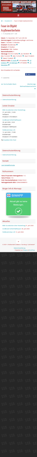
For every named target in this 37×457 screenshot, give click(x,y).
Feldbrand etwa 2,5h (8, 130)
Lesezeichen (6, 78)
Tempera (25, 250)
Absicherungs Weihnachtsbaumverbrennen (28, 85)
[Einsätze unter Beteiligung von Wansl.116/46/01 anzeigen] (14, 58)
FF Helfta (14, 60)
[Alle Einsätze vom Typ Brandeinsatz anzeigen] (17, 45)
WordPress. (32, 250)
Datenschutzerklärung (9, 99)
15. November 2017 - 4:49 (10, 34)
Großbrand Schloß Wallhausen (11, 120)
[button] (30, 74)
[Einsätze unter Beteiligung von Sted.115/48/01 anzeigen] (1, 58)
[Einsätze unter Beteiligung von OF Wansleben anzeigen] (9, 65)
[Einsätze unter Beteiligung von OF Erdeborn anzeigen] (8, 63)
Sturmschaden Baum (9, 84)
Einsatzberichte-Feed (9, 140)
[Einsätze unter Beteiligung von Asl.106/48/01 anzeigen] (30, 54)
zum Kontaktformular (8, 165)
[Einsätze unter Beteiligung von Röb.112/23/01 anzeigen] (11, 56)
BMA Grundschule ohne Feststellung (13, 110)
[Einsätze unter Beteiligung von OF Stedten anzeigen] (28, 63)
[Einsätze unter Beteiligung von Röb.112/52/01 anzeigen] (23, 56)
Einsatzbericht (8, 21)
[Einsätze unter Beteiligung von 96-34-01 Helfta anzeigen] (19, 54)
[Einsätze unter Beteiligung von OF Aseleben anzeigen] (28, 60)
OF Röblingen (13, 63)
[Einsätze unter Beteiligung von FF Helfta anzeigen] (17, 60)
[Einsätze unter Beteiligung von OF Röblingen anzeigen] (18, 63)
